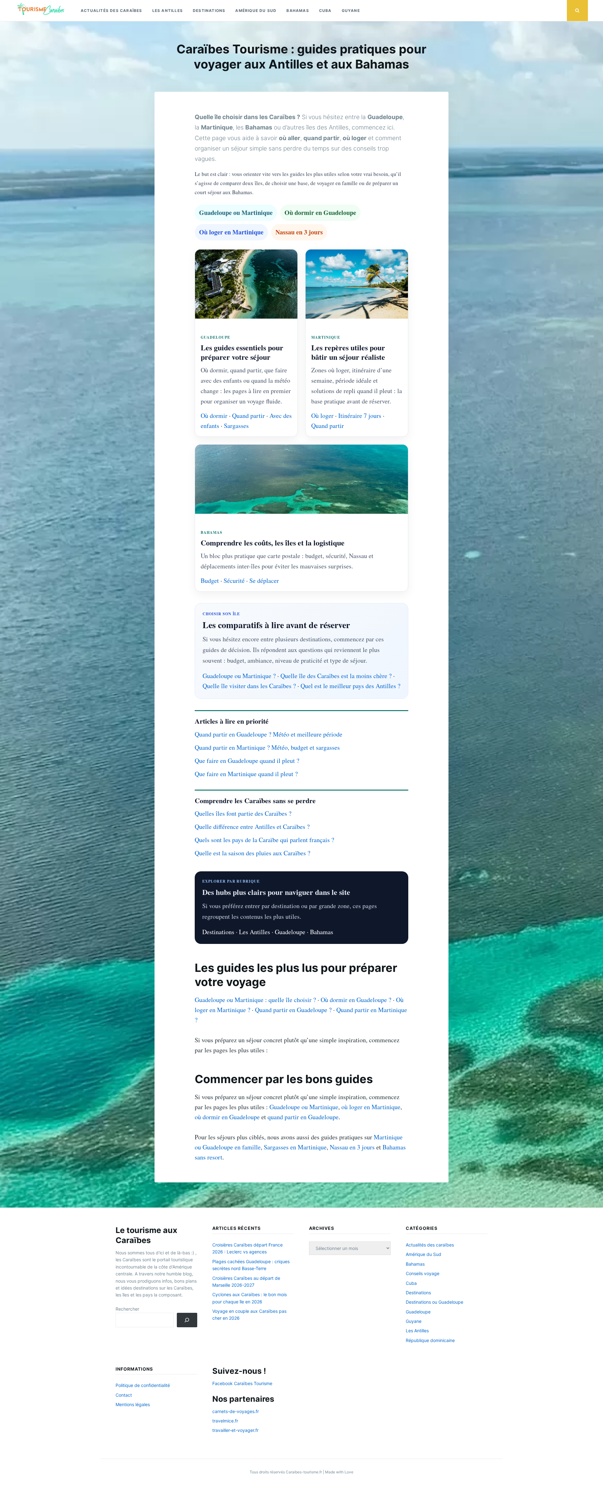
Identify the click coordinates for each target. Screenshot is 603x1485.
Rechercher (127, 1309)
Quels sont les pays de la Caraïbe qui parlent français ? (264, 840)
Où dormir (214, 415)
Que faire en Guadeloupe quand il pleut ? (247, 760)
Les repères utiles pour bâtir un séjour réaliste (348, 352)
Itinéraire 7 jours (359, 415)
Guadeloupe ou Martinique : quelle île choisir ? (255, 999)
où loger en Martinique (370, 1107)
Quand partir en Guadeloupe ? (293, 1010)
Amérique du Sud (255, 10)
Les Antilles (167, 10)
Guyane (351, 10)
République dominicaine (430, 1340)
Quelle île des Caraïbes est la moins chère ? (336, 675)
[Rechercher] (187, 1320)
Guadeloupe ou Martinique (236, 212)
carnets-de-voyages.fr (235, 1411)
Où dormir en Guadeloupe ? (356, 999)
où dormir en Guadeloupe (227, 1117)
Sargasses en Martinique (295, 1147)
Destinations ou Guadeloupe (434, 1302)
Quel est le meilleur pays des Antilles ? (350, 686)
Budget (210, 580)
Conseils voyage (422, 1273)
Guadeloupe (290, 932)
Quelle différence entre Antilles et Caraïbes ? (252, 826)
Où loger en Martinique (231, 232)
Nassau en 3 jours (299, 232)
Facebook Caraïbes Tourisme (242, 1383)
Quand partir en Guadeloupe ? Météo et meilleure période (268, 734)
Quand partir (248, 415)
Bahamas (297, 10)
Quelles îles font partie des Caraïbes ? (243, 813)
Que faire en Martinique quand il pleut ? (246, 774)
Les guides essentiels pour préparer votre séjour (242, 352)
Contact (124, 1395)
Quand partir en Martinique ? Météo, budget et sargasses (267, 747)
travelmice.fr (225, 1420)
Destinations (209, 10)
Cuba (325, 10)
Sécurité (234, 580)
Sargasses (236, 425)
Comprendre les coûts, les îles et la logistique (273, 542)
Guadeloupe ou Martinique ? (239, 675)
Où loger (322, 415)
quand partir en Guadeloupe (303, 1117)
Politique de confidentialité (143, 1385)
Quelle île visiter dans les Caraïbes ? (249, 686)
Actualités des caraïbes (111, 10)
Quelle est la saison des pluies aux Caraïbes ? (252, 853)
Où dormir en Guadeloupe (320, 212)
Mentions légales (133, 1404)
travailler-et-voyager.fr (235, 1430)
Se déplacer (264, 580)
